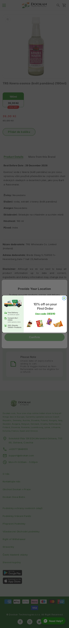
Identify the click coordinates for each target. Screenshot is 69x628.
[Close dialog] (64, 298)
